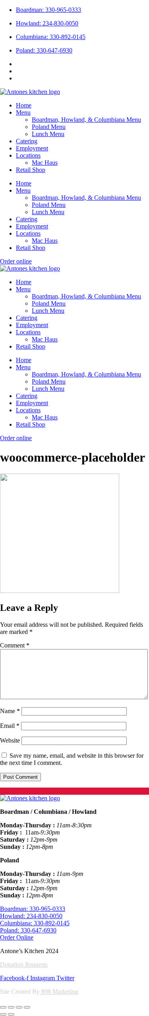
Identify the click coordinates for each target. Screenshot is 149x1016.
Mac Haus (45, 162)
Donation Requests (24, 964)
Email (9, 725)
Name (10, 711)
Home (23, 105)
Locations (28, 155)
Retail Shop (30, 169)
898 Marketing (59, 991)
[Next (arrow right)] (11, 1014)
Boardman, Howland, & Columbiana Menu (86, 119)
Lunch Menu (48, 134)
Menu (23, 112)
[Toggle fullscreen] (11, 1007)
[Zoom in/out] (3, 1007)
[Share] (19, 1007)
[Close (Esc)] (27, 1007)
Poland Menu (49, 126)
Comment (14, 645)
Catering (26, 141)
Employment (32, 148)
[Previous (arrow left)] (3, 1014)
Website (10, 740)
